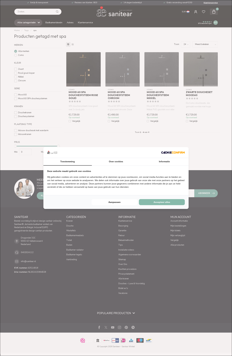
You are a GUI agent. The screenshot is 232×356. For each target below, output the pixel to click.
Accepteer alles (162, 202)
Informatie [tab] (164, 161)
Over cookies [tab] (116, 161)
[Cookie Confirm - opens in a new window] (173, 152)
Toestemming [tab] (67, 161)
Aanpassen (114, 202)
